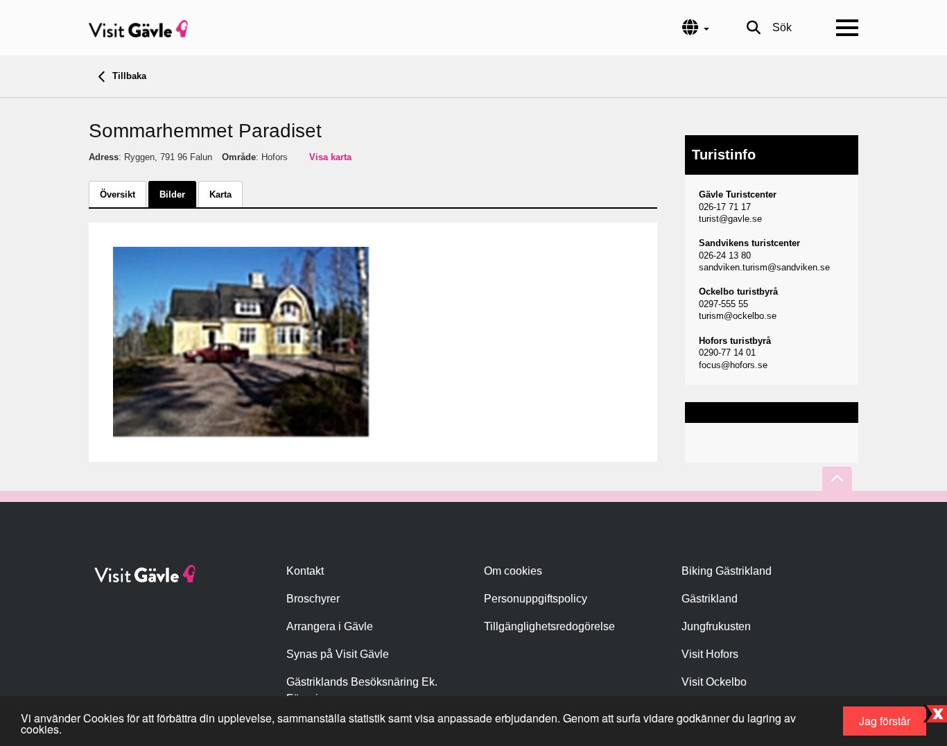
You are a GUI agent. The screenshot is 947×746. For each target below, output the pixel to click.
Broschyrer (313, 599)
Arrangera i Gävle (329, 626)
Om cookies (513, 571)
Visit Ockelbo (714, 682)
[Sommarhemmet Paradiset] (241, 342)
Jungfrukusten (716, 626)
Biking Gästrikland (726, 571)
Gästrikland (709, 599)
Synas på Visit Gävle (337, 654)
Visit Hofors (709, 654)
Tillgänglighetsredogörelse (549, 626)
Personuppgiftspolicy (535, 599)
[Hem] (138, 27)
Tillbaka (128, 76)
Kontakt (305, 571)
